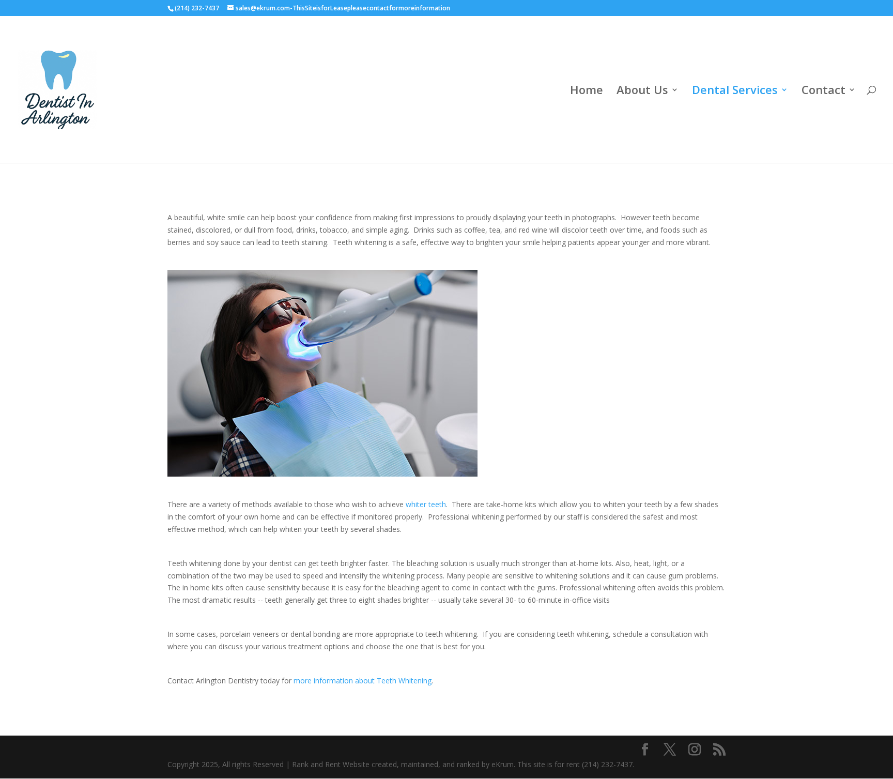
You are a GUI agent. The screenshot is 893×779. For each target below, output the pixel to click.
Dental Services (735, 91)
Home (586, 91)
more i (304, 680)
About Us (642, 91)
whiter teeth (426, 504)
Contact (823, 91)
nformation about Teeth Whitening (373, 680)
